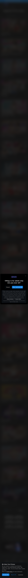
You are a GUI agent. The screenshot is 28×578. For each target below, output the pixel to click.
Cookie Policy (9, 571)
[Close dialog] (26, 276)
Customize (20, 574)
